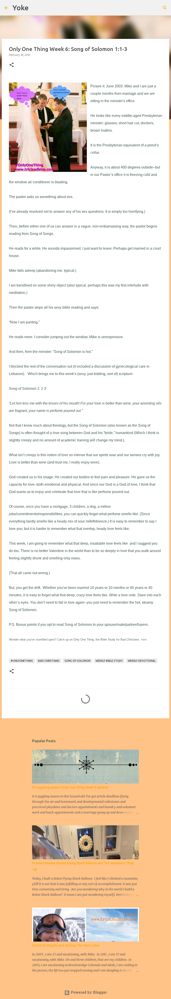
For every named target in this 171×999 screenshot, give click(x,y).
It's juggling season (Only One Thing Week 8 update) (70, 787)
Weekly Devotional (142, 660)
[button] (11, 65)
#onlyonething (22, 660)
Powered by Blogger (88, 992)
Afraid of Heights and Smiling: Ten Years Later (66, 945)
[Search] (35, 7)
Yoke (20, 8)
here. (144, 639)
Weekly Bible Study (109, 660)
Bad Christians (48, 660)
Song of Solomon (77, 660)
